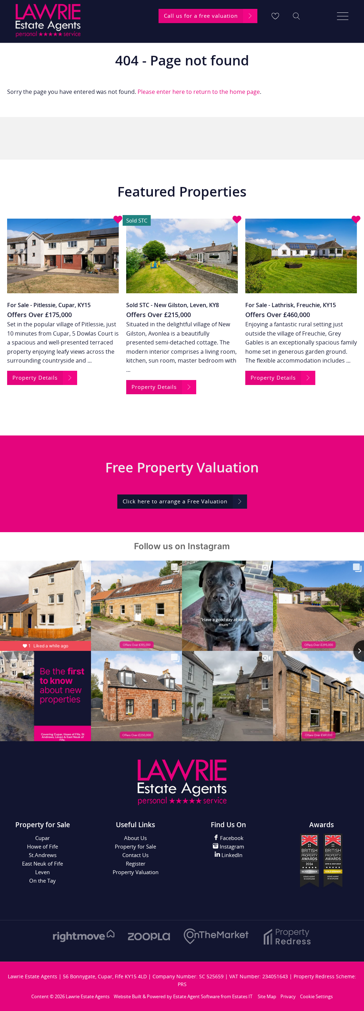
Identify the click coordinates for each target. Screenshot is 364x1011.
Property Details (35, 377)
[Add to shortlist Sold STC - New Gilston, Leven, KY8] (236, 220)
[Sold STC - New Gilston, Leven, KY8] (182, 256)
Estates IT (242, 996)
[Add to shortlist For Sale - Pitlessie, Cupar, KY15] (117, 220)
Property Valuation (136, 872)
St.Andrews (43, 854)
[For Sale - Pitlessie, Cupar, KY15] (63, 256)
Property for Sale (135, 846)
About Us (135, 837)
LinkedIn (231, 854)
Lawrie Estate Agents (87, 996)
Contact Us (135, 854)
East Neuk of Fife (42, 863)
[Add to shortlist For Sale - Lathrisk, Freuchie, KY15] (356, 220)
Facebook (231, 837)
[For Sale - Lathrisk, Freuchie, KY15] (301, 256)
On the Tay (42, 880)
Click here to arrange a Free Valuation (175, 501)
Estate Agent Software (196, 996)
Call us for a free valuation (201, 15)
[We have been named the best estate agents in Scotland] (321, 887)
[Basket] (275, 16)
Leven (42, 872)
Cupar (42, 837)
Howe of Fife (42, 846)
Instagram (231, 846)
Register (135, 863)
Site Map (267, 996)
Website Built (127, 996)
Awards (321, 824)
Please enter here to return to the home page (199, 92)
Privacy (288, 996)
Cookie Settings (316, 996)
